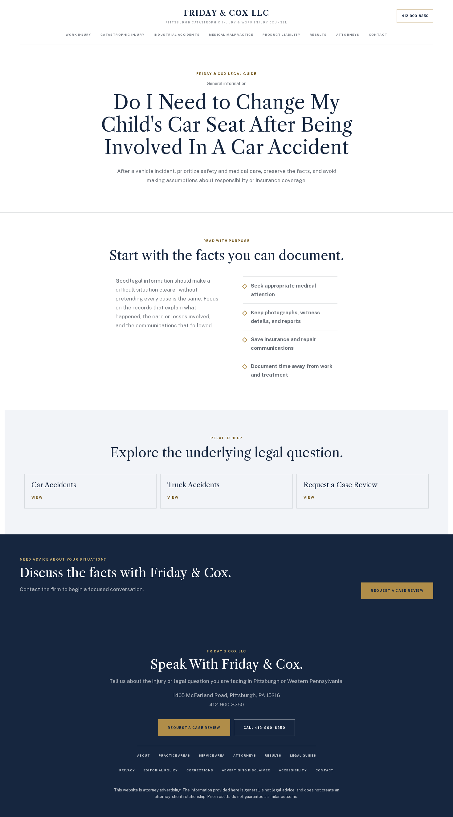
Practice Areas (174, 755)
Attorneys (348, 34)
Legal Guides (303, 755)
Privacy (127, 770)
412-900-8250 (415, 16)
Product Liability (281, 34)
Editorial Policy (161, 770)
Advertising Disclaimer (246, 770)
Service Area (212, 755)
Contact (378, 34)
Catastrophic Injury (122, 34)
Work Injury (78, 34)
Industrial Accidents (177, 34)
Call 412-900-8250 (264, 727)
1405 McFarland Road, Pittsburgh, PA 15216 (226, 695)
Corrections (199, 770)
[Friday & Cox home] (226, 17)
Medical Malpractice (231, 34)
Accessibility (293, 770)
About (143, 755)
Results (318, 34)
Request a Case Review (397, 590)
